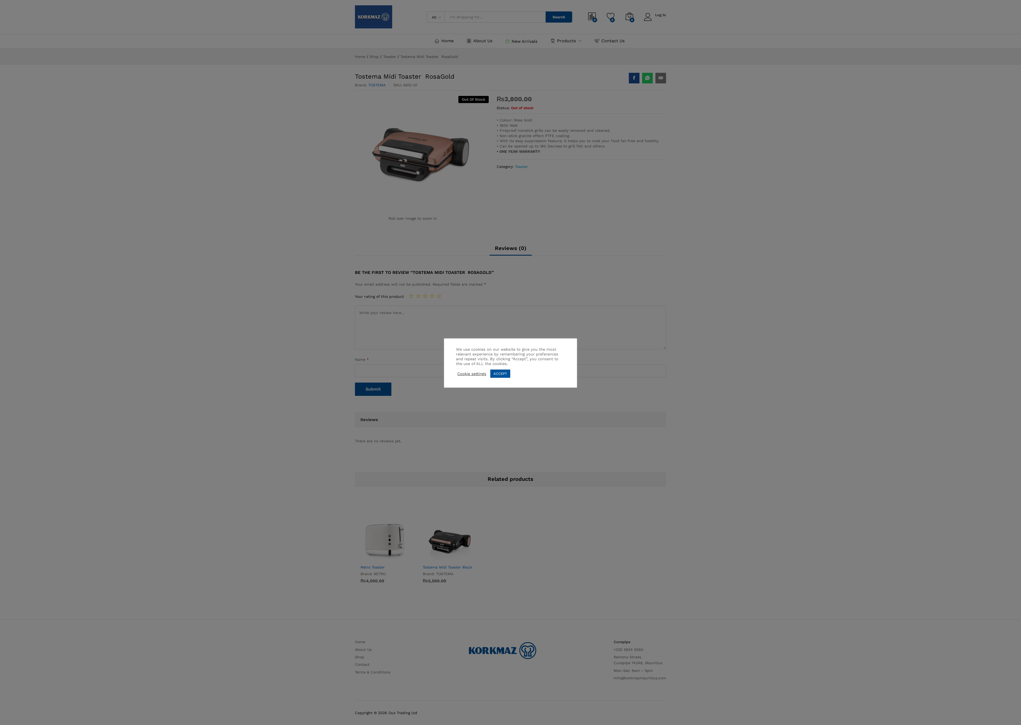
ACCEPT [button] (500, 374)
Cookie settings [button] (471, 373)
